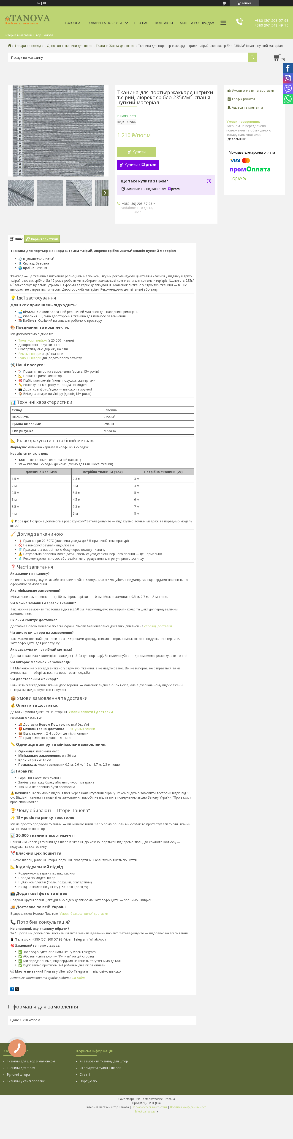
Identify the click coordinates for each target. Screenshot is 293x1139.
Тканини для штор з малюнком (31, 1061)
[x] (17, 990)
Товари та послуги (104, 23)
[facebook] (12, 990)
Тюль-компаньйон (32, 340)
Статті (85, 1074)
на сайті (79, 978)
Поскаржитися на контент (149, 1107)
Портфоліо (88, 1081)
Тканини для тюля (21, 1068)
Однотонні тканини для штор (69, 46)
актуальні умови (82, 729)
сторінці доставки (158, 626)
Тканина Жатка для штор (115, 46)
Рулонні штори (29, 358)
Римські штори (29, 353)
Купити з (132, 164)
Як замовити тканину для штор (104, 1061)
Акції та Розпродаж (197, 23)
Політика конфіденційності (188, 1107)
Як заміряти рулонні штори (100, 1068)
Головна (72, 23)
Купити (139, 151)
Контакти (164, 23)
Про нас (141, 23)
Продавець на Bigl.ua (146, 1103)
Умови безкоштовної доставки (84, 913)
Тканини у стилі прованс (26, 1081)
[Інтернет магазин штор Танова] (27, 18)
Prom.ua (169, 1099)
